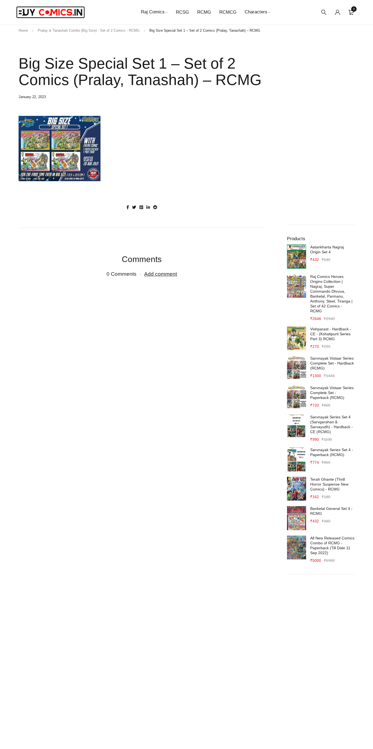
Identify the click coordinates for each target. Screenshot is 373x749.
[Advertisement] (321, 132)
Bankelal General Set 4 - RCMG (331, 511)
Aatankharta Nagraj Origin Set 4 (327, 249)
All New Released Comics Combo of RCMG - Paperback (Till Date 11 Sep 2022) (332, 545)
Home (23, 30)
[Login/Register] (337, 12)
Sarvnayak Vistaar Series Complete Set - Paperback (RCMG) (332, 393)
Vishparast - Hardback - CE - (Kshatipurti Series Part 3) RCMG (330, 334)
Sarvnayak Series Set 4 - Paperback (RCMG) (331, 452)
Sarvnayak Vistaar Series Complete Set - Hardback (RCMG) (332, 363)
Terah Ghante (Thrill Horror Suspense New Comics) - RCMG (329, 484)
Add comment (160, 274)
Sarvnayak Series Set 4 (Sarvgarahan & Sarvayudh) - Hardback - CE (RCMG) (331, 424)
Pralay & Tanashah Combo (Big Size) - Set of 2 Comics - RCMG (89, 30)
